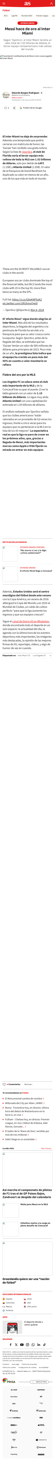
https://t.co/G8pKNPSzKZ (27, 300)
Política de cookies (9, 1367)
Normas (27, 1084)
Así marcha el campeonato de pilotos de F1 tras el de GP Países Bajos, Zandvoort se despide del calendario (27, 1193)
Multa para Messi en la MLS (34, 1204)
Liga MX (14, 16)
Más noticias (46, 1148)
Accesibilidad (43, 1367)
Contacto (6, 1364)
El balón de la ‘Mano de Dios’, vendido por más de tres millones (27, 1133)
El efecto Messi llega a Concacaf (36, 571)
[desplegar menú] (4, 3)
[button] (7, 108)
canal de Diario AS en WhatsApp (30, 621)
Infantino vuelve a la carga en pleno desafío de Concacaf (35, 1224)
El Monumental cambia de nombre (23, 1098)
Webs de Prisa (41, 1382)
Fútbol (6, 10)
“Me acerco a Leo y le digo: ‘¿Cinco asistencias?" (33, 551)
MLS (5, 16)
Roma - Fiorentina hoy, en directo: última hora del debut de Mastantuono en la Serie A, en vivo (27, 1111)
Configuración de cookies (27, 1367)
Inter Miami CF (24, 655)
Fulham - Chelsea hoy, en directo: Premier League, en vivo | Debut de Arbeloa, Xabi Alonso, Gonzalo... (27, 1123)
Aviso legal (15, 1364)
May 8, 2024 (37, 310)
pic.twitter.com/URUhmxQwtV (20, 303)
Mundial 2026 (26, 16)
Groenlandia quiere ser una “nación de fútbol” (26, 1280)
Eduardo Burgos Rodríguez (25, 92)
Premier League (42, 16)
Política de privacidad (29, 1364)
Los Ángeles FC (39, 655)
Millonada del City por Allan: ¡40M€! (24, 1103)
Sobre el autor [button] (17, 98)
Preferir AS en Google (32, 108)
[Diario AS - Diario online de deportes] (28, 3)
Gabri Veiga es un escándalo (20, 1139)
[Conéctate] (51, 3)
